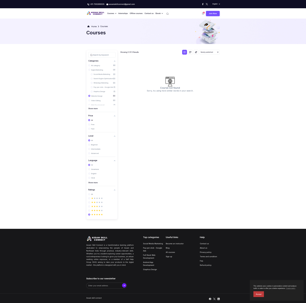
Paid (92, 129)
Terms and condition (208, 256)
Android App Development (148, 263)
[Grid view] (184, 52)
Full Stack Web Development (149, 256)
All (92, 120)
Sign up (169, 256)
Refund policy (205, 265)
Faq (201, 261)
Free (92, 124)
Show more (93, 108)
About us (203, 248)
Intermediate (95, 149)
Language (92, 160)
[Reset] (196, 52)
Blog (167, 248)
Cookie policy (290, 288)
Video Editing (96, 100)
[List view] (190, 52)
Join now (213, 13)
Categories (93, 61)
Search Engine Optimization (103, 78)
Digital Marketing (97, 70)
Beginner (94, 145)
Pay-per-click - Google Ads (103, 87)
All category (95, 65)
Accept (259, 294)
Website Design (96, 96)
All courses (170, 252)
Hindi (93, 178)
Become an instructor (175, 244)
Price (90, 115)
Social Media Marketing (102, 74)
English (93, 173)
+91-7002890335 (96, 4)
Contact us (204, 244)
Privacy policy (205, 252)
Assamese (95, 169)
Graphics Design (99, 91)
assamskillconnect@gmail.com (122, 4)
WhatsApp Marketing (101, 83)
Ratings (91, 189)
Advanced (95, 153)
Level (90, 136)
